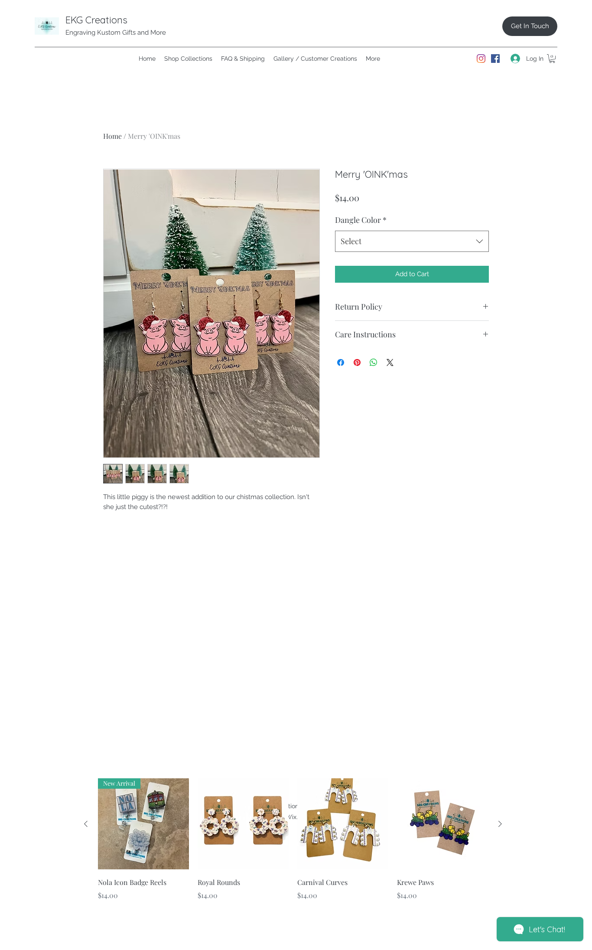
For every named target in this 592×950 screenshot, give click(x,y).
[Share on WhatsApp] (373, 362)
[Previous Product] (86, 824)
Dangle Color (361, 220)
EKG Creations (96, 20)
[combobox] (412, 241)
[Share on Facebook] (340, 362)
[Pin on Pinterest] (357, 362)
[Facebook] (495, 58)
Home (112, 135)
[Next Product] (500, 824)
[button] (552, 58)
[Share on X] (390, 362)
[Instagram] (481, 58)
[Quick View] (243, 823)
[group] (293, 845)
